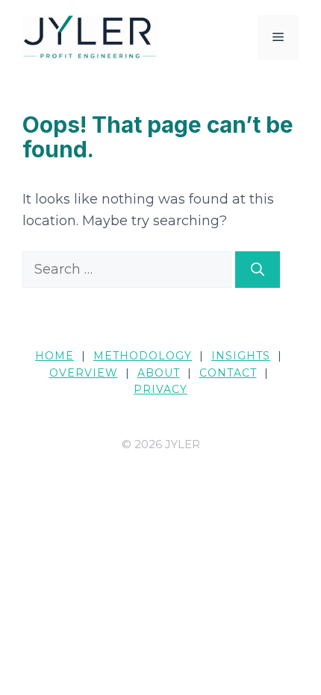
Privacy (160, 389)
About (158, 373)
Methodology (142, 355)
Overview (83, 373)
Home (54, 355)
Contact (228, 373)
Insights (240, 355)
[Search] (257, 269)
